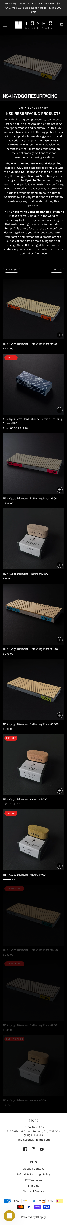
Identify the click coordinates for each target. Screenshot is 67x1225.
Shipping (33, 1185)
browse (11, 269)
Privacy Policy (33, 1180)
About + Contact (33, 1168)
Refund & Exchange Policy (33, 1174)
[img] (25, 1149)
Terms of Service (33, 1191)
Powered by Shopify (33, 1217)
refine (56, 269)
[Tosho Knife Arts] (34, 24)
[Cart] (62, 25)
